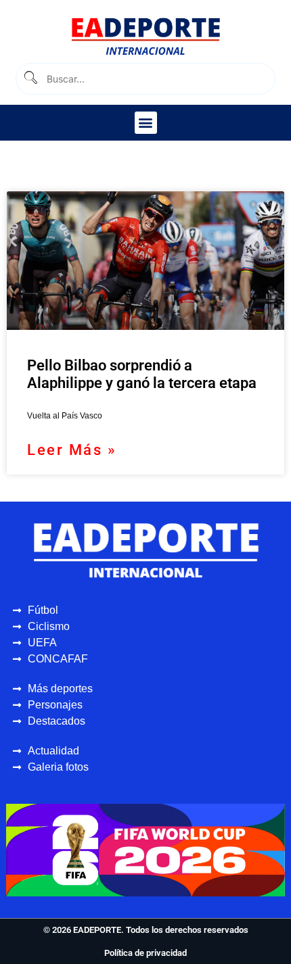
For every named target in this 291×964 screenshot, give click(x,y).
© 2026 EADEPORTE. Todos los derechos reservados (145, 930)
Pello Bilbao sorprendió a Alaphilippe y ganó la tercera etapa (141, 374)
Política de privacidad (145, 953)
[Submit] (30, 79)
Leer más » (71, 449)
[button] (146, 123)
